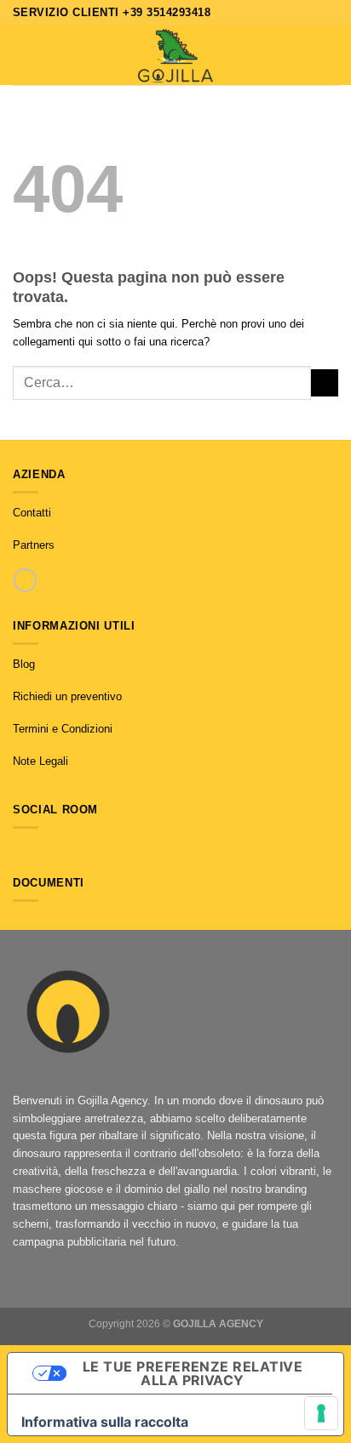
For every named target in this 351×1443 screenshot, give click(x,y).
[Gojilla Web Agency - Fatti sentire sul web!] (175, 55)
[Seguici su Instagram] (37, 848)
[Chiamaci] (25, 579)
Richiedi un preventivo (67, 696)
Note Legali (40, 761)
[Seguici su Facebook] (20, 848)
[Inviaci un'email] (54, 848)
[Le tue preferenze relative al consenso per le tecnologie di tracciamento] (321, 1413)
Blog (24, 664)
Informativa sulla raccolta (104, 1421)
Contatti (32, 512)
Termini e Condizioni (62, 728)
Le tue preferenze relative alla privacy (192, 1373)
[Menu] (21, 55)
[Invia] (324, 382)
